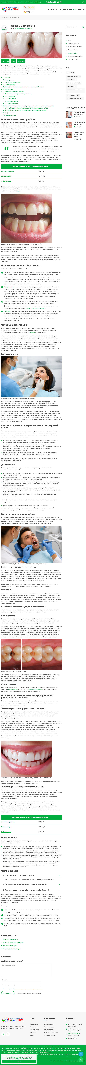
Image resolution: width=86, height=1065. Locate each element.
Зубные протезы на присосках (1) (75, 91)
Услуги (58, 9)
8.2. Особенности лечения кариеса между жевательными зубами (25, 110)
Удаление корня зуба (9, 945)
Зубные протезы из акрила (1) (75, 98)
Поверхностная (9, 287)
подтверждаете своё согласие (14, 1057)
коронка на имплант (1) (73, 95)
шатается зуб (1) (71, 86)
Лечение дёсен (72, 50)
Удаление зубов (73, 59)
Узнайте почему (36, 2)
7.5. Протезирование (11, 103)
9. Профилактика (8, 113)
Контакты (81, 9)
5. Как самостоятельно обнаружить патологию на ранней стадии (23, 87)
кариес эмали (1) (71, 79)
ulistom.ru (44, 1048)
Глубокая (7, 311)
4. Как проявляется (9, 84)
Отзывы (69, 9)
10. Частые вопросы (9, 115)
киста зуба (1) (70, 73)
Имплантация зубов (50, 1024)
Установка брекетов (50, 1035)
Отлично (19, 1061)
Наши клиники (34, 1024)
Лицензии (33, 1032)
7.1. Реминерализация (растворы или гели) (18, 94)
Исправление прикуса (75, 47)
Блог (74, 9)
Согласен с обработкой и (22, 989)
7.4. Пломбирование (11, 101)
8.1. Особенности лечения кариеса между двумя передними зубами (26, 108)
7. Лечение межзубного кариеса (13, 92)
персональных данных (19, 989)
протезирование (13, 689)
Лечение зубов (72, 53)
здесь (18, 191)
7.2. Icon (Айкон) (10, 96)
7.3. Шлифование (10, 99)
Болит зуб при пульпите (10, 939)
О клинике (51, 9)
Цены (64, 9)
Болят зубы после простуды (12, 949)
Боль (69, 40)
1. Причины (6, 77)
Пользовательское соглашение (76, 1060)
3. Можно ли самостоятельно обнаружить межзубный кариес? (26, 890)
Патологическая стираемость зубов (79, 134)
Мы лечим (5, 61)
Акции (32, 1035)
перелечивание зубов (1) (74, 76)
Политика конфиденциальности (58, 1060)
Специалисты (34, 1027)
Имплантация (6, 176)
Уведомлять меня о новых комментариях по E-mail (29, 993)
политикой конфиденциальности (34, 989)
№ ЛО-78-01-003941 (48, 1047)
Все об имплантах (73, 43)
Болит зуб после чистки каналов (13, 942)
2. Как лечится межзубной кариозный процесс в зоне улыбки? (25, 884)
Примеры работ (34, 1029)
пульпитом (32, 332)
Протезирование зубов (75, 56)
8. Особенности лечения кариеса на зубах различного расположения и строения (28, 106)
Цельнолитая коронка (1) (74, 83)
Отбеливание (6, 181)
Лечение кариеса (7, 171)
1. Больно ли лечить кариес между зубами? (19, 875)
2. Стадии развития (9, 80)
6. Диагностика (8, 89)
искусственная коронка (36, 689)
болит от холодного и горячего (35, 308)
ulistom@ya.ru (72, 1038)
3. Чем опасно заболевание (11, 82)
